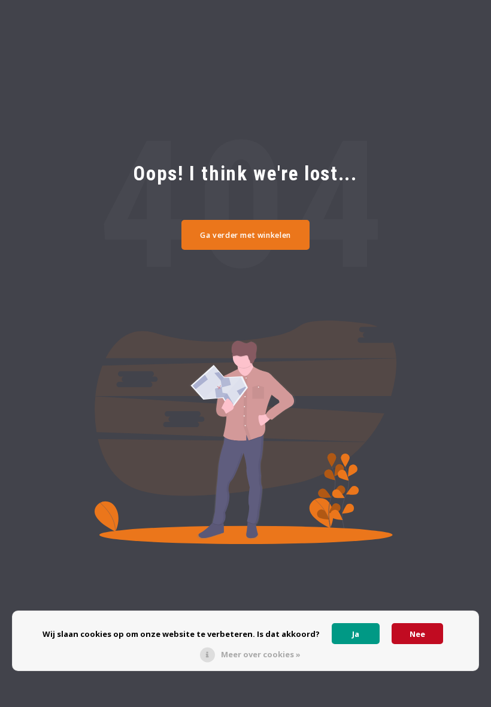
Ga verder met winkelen (245, 235)
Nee (417, 634)
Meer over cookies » (261, 654)
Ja (355, 634)
